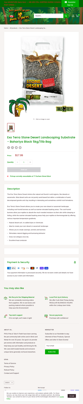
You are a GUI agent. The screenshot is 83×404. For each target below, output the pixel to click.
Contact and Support (11, 373)
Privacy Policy (9, 366)
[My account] (73, 16)
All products (13, 28)
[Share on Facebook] (8, 147)
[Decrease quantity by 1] (17, 162)
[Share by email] (20, 147)
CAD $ (7, 382)
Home (6, 28)
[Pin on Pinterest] (12, 147)
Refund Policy (9, 370)
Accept (71, 396)
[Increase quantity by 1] (30, 162)
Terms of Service (10, 363)
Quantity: (10, 162)
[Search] (65, 16)
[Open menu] (5, 16)
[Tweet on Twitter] (16, 147)
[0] (77, 16)
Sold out (24, 169)
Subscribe (52, 352)
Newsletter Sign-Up (71, 3)
